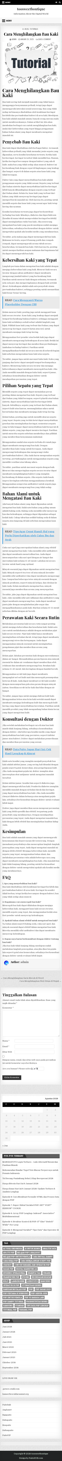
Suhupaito (7, 1420)
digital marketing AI (26, 1269)
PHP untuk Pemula (12, 1297)
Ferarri (47, 1273)
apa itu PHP (8, 1252)
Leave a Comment (44, 39)
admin (14, 39)
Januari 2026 (8, 1332)
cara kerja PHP (10, 1261)
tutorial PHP (10, 1309)
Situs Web (7, 1052)
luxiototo (32, 1281)
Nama (5, 1041)
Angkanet (7, 1410)
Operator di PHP (11, 1285)
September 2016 (10, 1367)
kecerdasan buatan (41, 1277)
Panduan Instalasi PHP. (14, 1289)
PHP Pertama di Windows (15, 1293)
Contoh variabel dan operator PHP (32, 1265)
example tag (34, 1273)
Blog (27, 29)
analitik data (49, 1248)
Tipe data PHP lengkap (37, 1305)
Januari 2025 (8, 1357)
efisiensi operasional (14, 1273)
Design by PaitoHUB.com (31, 1458)
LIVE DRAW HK (9, 1378)
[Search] (59, 2)
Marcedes (45, 1281)
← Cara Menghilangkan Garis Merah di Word (22, 978)
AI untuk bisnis (32, 1248)
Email (5, 1046)
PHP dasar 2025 (43, 1289)
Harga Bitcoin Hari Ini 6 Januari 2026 (20, 1183)
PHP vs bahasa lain (34, 1297)
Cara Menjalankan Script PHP (36, 1261)
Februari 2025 (9, 1352)
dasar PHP (8, 1269)
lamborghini (17, 1281)
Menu (7, 2)
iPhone (25, 1277)
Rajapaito (6, 1415)
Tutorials (34, 29)
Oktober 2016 (9, 1362)
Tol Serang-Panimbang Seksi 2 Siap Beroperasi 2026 (27, 1178)
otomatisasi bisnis (31, 1285)
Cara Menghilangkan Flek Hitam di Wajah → (40, 981)
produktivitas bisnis (37, 1301)
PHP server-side (39, 1293)
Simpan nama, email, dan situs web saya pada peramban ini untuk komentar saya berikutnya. (29, 1061)
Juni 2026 (7, 1327)
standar (19, 1305)
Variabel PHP (25, 1309)
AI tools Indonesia (12, 1248)
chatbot (7, 1265)
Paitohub (6, 1405)
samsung (8, 1305)
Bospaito (6, 1425)
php (31, 1289)
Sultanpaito (7, 1430)
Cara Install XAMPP (43, 1256)
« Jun (5, 1146)
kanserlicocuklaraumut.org (15, 1394)
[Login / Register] (56, 2)
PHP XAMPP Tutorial (13, 1301)
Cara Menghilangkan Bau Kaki (31, 34)
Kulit (6, 1281)
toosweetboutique (31, 9)
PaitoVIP (6, 1435)
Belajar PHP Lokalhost (28, 1252)
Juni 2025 (7, 1342)
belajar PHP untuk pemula (16, 1256)
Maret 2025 (8, 1347)
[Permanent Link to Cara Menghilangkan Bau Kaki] (31, 63)
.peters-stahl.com (10, 1389)
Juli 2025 (6, 1337)
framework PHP (11, 1277)
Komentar (8, 1008)
